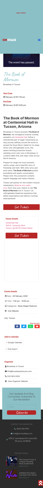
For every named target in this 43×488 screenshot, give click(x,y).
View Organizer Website (18, 381)
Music (20, 306)
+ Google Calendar (14, 342)
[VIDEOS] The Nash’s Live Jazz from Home (28, 474)
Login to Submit (21, 13)
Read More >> (24, 466)
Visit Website (13, 311)
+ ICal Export (11, 349)
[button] (39, 40)
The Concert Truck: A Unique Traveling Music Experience (27, 462)
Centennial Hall (20, 137)
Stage (25, 306)
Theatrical (32, 306)
